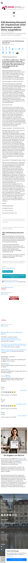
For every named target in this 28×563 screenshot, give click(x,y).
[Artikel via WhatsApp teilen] (16, 49)
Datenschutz (4, 560)
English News (4, 527)
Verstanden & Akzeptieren (16, 559)
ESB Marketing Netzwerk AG (11, 281)
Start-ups (3, 524)
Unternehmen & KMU (6, 522)
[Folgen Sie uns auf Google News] (22, 49)
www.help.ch (20, 458)
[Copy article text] (3, 53)
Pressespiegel (4, 535)
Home (2, 31)
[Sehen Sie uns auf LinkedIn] (3, 334)
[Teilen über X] (6, 49)
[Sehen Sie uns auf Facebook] (4, 332)
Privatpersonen (4, 526)
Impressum (3, 559)
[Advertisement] (11, 311)
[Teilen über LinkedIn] (9, 49)
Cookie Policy (10, 556)
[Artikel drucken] (12, 49)
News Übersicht (8, 271)
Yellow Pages (4, 538)
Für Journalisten (4, 540)
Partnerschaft (4, 537)
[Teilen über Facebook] (3, 49)
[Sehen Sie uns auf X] (11, 332)
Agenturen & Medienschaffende (8, 523)
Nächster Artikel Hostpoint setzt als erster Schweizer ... (14, 276)
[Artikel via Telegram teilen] (19, 49)
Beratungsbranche (9, 31)
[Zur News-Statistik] (17, 53)
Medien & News (4, 534)
